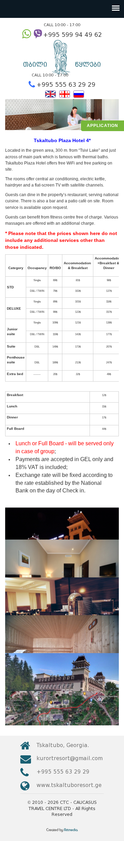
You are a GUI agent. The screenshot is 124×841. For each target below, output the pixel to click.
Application (102, 125)
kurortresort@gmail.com (70, 758)
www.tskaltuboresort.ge (69, 785)
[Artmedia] (62, 833)
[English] (50, 93)
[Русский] (78, 93)
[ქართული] (64, 93)
